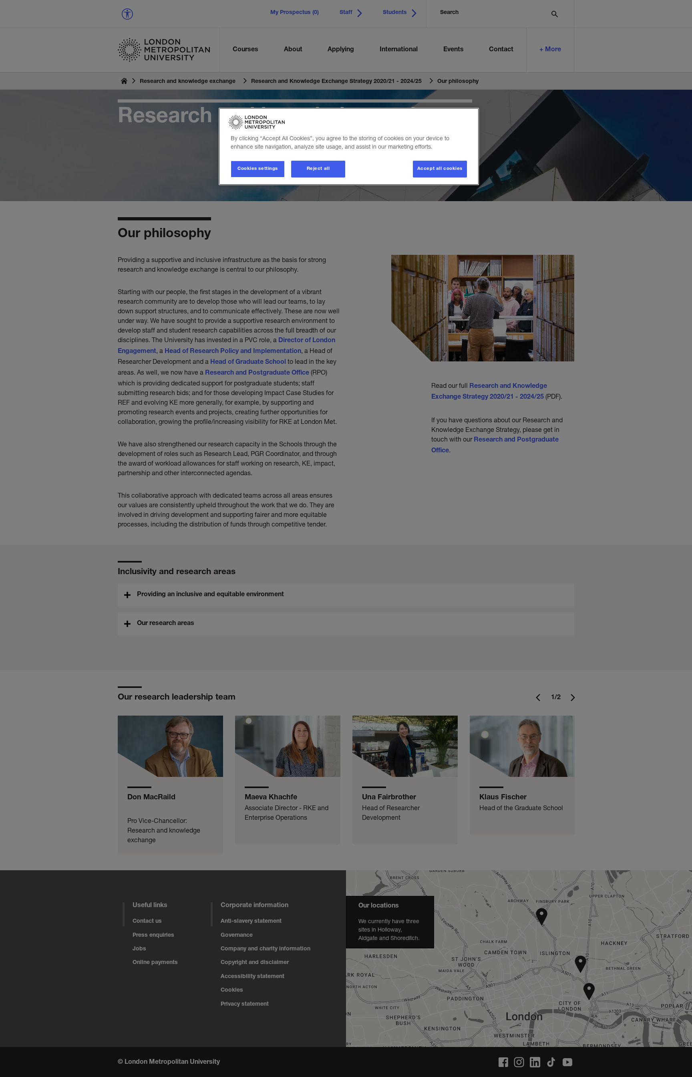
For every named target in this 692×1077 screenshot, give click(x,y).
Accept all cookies (440, 169)
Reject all (318, 169)
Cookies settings (257, 169)
